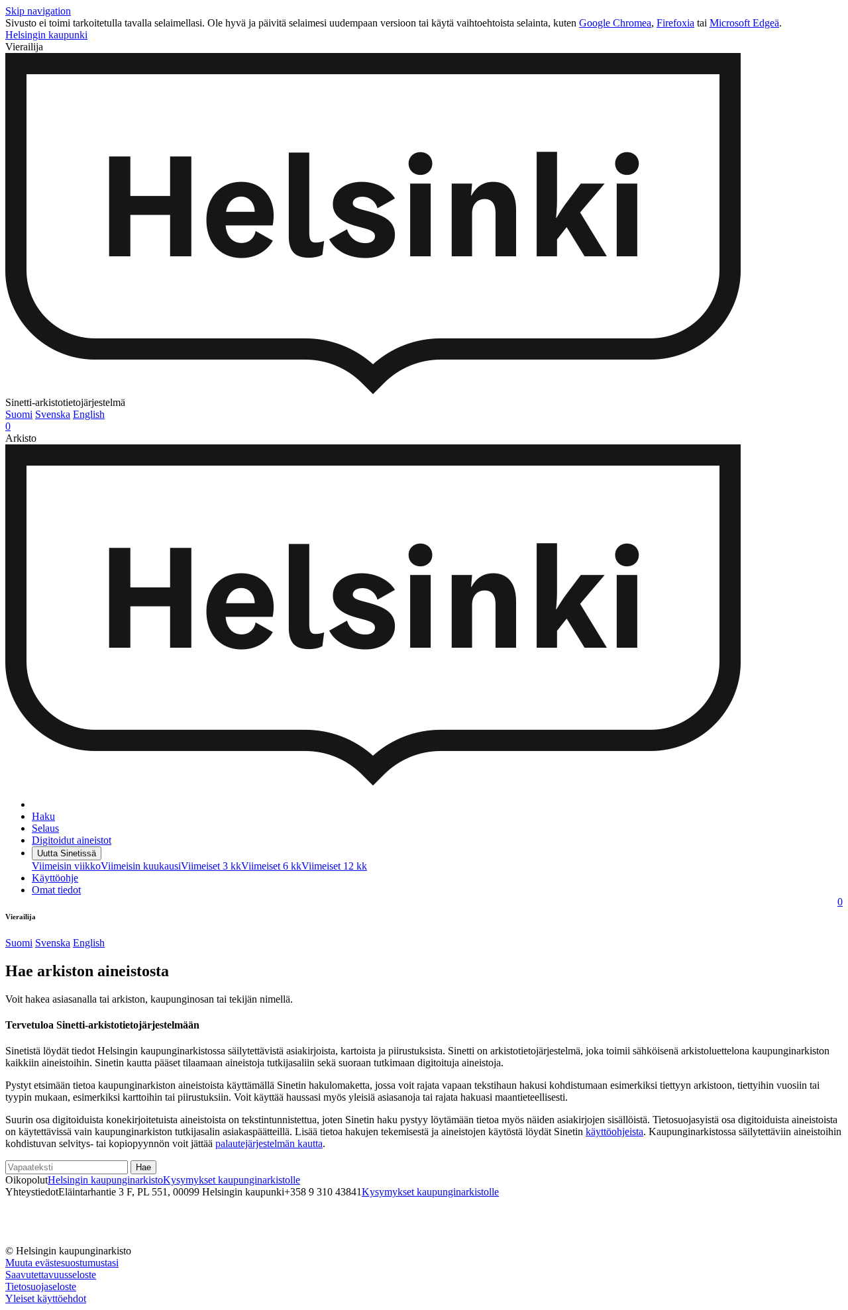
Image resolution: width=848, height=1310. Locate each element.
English (89, 414)
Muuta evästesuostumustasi (62, 1262)
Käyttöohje (55, 877)
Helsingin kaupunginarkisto (105, 1179)
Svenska (52, 414)
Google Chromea (615, 22)
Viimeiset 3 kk (211, 866)
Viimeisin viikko (66, 866)
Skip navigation (38, 11)
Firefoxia (675, 22)
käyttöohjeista (614, 1131)
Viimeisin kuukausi (141, 866)
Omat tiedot (56, 889)
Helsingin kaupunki (46, 34)
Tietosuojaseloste (40, 1286)
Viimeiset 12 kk (334, 866)
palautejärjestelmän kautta (269, 1143)
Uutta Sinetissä (66, 853)
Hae (143, 1167)
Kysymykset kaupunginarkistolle (231, 1179)
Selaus (45, 828)
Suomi (18, 414)
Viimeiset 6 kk (271, 866)
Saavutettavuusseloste (50, 1274)
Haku (43, 816)
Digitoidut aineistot (71, 840)
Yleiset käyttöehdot (45, 1298)
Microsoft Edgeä (744, 22)
